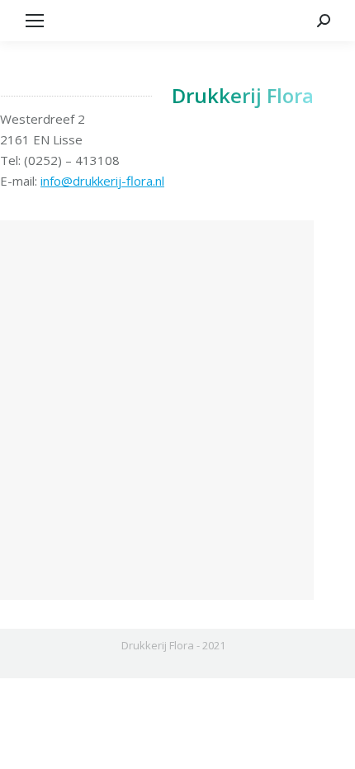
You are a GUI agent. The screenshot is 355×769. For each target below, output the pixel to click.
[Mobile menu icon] (35, 21)
